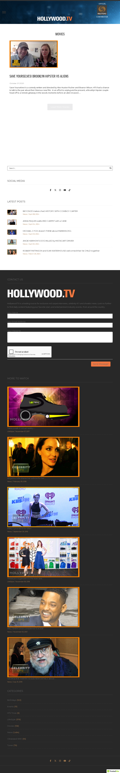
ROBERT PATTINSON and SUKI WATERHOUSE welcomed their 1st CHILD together (61, 251)
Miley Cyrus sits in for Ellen (19, 528)
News (10, 732)
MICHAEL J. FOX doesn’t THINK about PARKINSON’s (47, 231)
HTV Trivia (11, 713)
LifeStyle (11, 719)
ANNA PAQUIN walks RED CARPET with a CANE (45, 221)
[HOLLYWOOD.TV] (54, 20)
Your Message (14, 331)
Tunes (10, 745)
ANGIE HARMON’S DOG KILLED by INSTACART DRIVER (48, 241)
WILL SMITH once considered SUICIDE (25, 628)
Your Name (12, 313)
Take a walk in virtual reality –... (21, 428)
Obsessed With (14, 739)
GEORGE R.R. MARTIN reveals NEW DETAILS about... (31, 678)
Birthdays (11, 700)
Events (10, 706)
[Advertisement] (60, 139)
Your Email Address (16, 322)
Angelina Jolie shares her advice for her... (26, 478)
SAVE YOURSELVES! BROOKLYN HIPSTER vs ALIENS (39, 76)
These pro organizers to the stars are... (25, 578)
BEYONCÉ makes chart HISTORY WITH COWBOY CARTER (50, 211)
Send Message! (101, 364)
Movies (60, 34)
